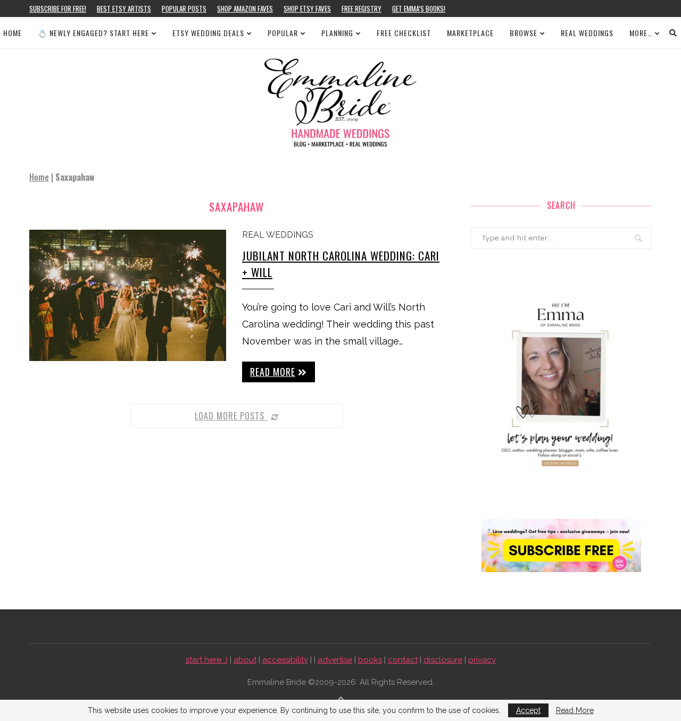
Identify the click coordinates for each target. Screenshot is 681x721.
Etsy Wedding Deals (208, 32)
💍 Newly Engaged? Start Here (93, 32)
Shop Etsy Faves (307, 8)
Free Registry (361, 8)
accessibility (285, 660)
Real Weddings (587, 32)
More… (640, 32)
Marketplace (470, 32)
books (370, 660)
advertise (335, 660)
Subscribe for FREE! (57, 8)
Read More (575, 710)
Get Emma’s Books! (418, 8)
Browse (523, 32)
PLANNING (337, 32)
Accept (528, 710)
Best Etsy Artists (124, 8)
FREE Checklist (404, 32)
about (245, 660)
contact (403, 660)
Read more (272, 372)
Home (12, 32)
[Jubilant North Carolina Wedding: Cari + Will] (127, 295)
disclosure (442, 660)
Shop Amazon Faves (245, 8)
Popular (283, 32)
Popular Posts (184, 8)
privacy (482, 660)
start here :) (207, 660)
